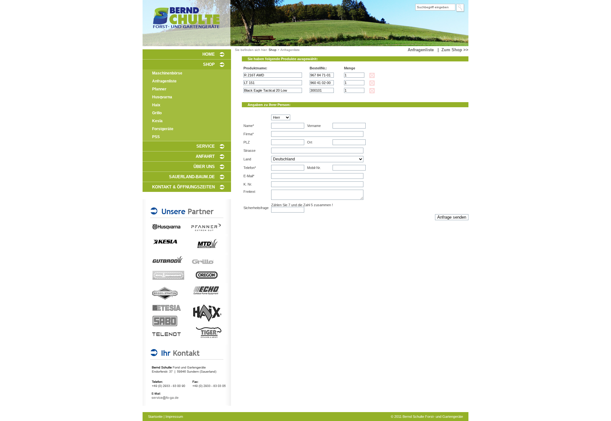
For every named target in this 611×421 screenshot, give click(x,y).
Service (205, 146)
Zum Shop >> (454, 49)
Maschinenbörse (167, 73)
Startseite (155, 416)
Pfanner (159, 89)
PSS (156, 137)
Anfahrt (205, 156)
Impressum (174, 416)
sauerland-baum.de (192, 176)
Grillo (157, 113)
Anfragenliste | (424, 49)
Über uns (204, 166)
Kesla (157, 121)
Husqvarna (162, 97)
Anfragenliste (164, 81)
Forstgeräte (162, 129)
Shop (209, 64)
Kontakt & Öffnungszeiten (183, 187)
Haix (156, 105)
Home (208, 54)
